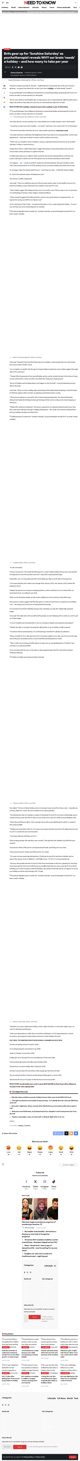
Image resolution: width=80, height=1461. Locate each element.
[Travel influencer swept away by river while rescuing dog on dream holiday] (30, 1343)
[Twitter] (35, 1184)
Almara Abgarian (17, 72)
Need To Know (40, 3)
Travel (7, 49)
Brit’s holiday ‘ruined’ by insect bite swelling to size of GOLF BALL (44, 107)
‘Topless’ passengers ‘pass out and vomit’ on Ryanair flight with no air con (38, 1117)
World (6, 1347)
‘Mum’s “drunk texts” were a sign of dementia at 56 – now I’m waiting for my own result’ (39, 1248)
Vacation (27, 1125)
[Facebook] (26, 1184)
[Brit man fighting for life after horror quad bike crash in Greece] (69, 1369)
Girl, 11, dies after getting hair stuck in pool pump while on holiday (11, 1378)
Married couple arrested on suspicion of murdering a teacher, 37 (39, 1223)
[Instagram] (44, 1184)
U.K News (45, 1347)
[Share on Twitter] (15, 67)
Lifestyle (48, 1266)
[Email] (18, 67)
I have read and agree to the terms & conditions (47, 1319)
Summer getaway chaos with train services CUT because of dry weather (49, 1353)
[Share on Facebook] (12, 67)
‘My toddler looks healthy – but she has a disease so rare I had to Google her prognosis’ (39, 1234)
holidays (21, 1125)
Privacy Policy (28, 1457)
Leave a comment (69, 1165)
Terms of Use (40, 1457)
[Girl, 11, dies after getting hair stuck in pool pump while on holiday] (11, 1369)
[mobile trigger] (3, 2)
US (24, 1219)
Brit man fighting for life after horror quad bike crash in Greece (69, 1378)
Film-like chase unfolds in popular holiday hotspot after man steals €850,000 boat (41, 1097)
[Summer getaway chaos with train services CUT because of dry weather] (50, 1343)
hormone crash (62, 130)
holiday (51, 88)
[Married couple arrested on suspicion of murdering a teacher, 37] (40, 1209)
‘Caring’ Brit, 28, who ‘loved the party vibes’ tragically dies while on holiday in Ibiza (49, 1379)
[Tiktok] (53, 1184)
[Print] (21, 67)
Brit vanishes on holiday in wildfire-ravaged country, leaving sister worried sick (29, 1379)
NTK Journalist (29, 1227)
